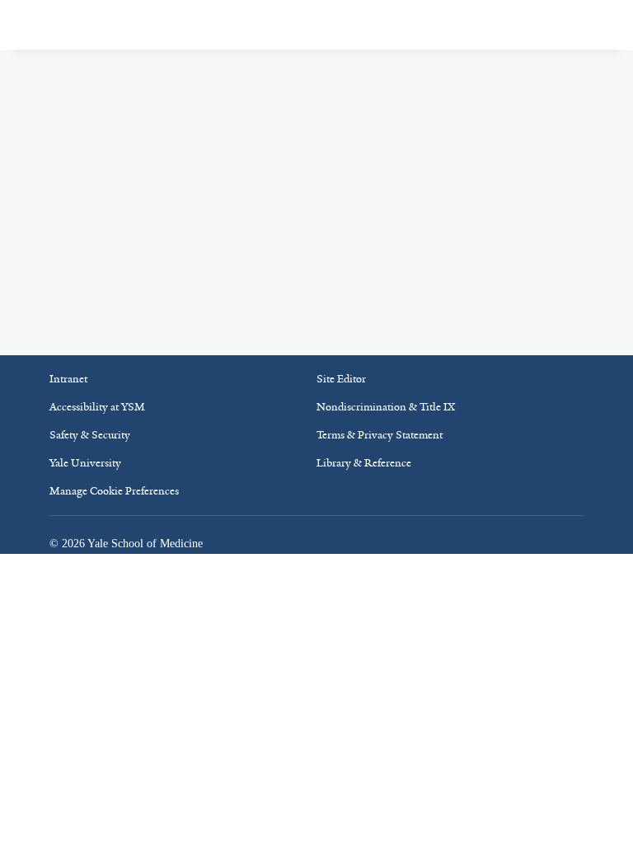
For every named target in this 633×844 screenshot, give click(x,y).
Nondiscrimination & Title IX (385, 407)
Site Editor (341, 379)
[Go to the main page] (127, 24)
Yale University (85, 463)
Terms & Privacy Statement (379, 435)
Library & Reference (363, 463)
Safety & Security (89, 435)
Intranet (68, 379)
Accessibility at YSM (97, 407)
